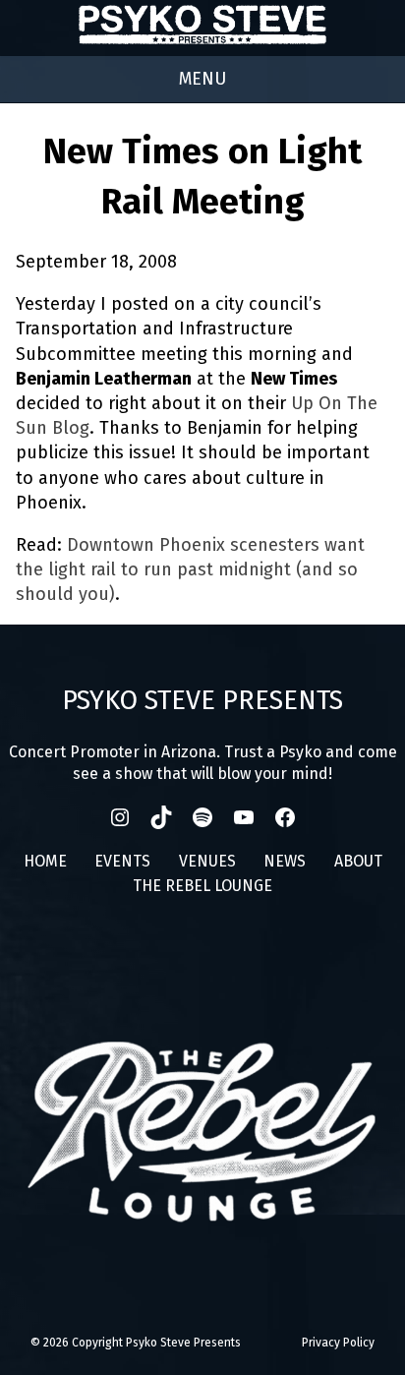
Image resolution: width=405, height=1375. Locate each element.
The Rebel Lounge (202, 885)
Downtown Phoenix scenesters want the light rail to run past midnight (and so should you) (190, 569)
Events (122, 861)
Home (45, 861)
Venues (207, 861)
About (358, 861)
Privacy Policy (338, 1342)
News (284, 861)
